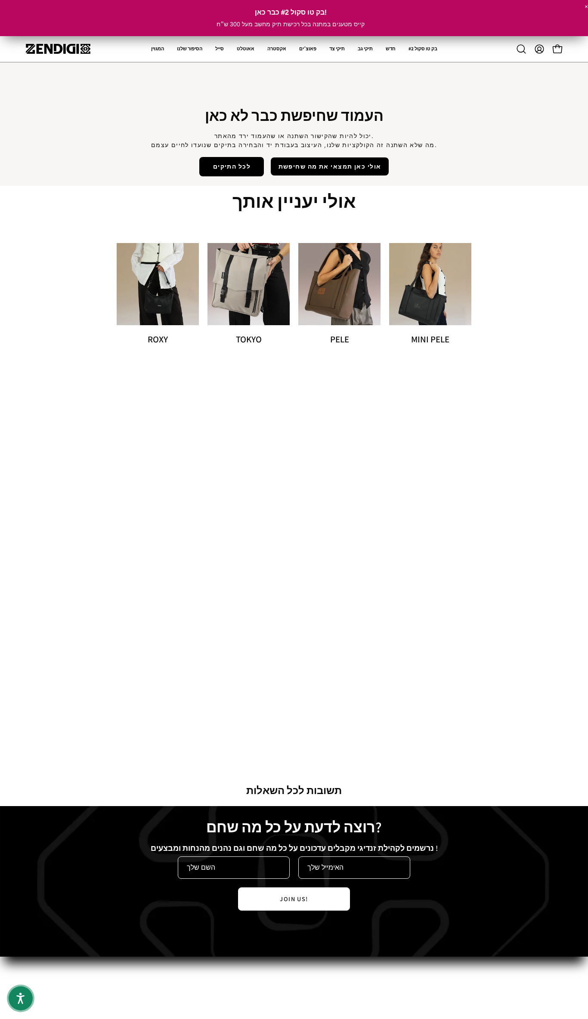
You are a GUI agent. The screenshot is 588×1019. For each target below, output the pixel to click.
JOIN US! (294, 899)
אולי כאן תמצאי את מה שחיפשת (330, 166)
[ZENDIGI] (58, 49)
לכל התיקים (232, 166)
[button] (277, 49)
